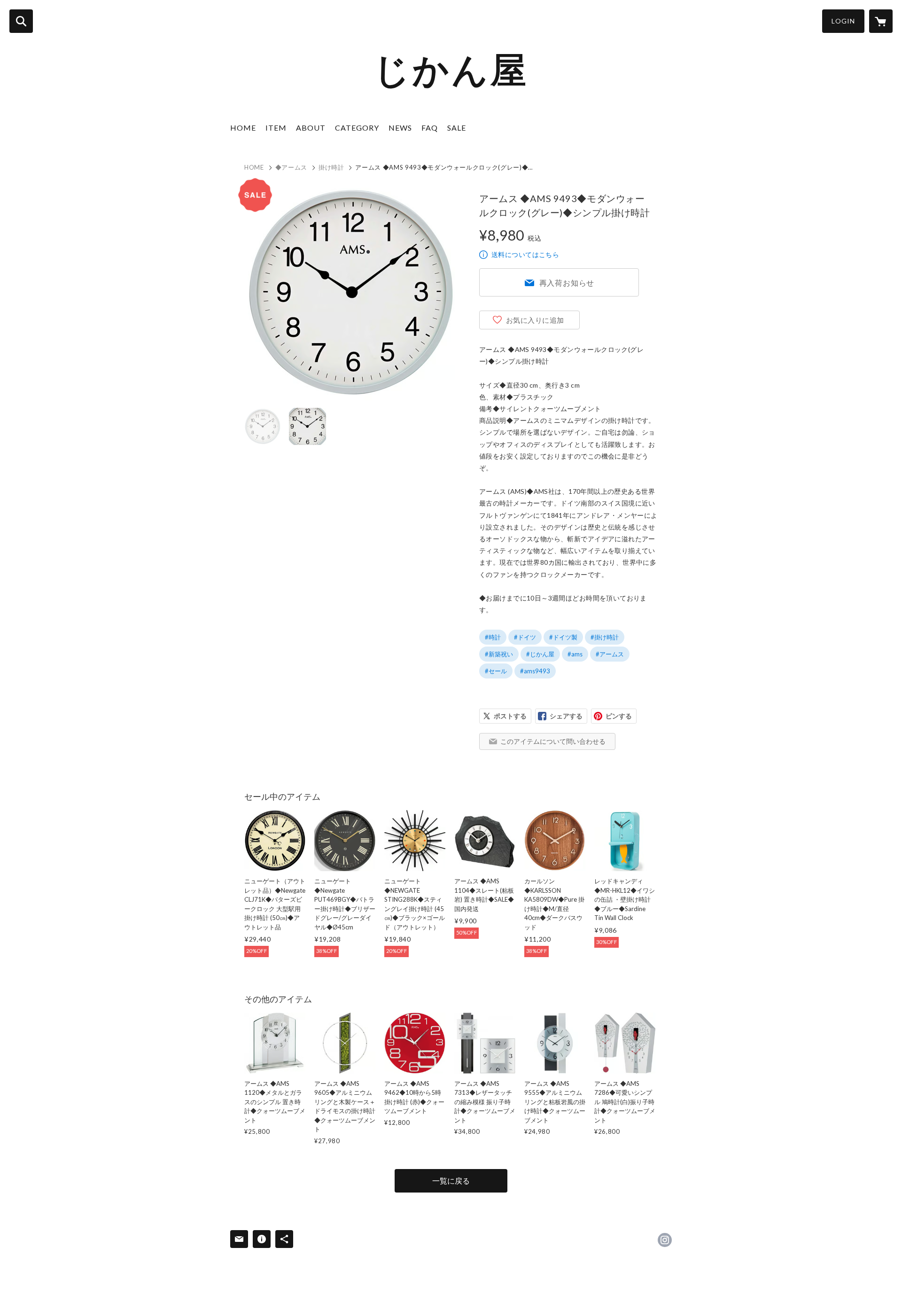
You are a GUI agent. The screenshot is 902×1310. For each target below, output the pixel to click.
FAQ (429, 127)
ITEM (276, 127)
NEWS (400, 127)
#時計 (493, 637)
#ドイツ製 (563, 637)
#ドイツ (525, 637)
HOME (243, 127)
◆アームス (291, 167)
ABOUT (311, 127)
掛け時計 (331, 167)
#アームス (610, 654)
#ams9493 (535, 671)
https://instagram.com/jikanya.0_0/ (665, 1240)
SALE (456, 127)
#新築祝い (499, 654)
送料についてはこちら (525, 254)
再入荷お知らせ (567, 282)
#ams (575, 654)
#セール (496, 671)
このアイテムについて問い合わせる (553, 741)
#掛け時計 (605, 637)
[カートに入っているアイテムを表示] (881, 21)
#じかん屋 (540, 654)
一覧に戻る (451, 1180)
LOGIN (843, 21)
